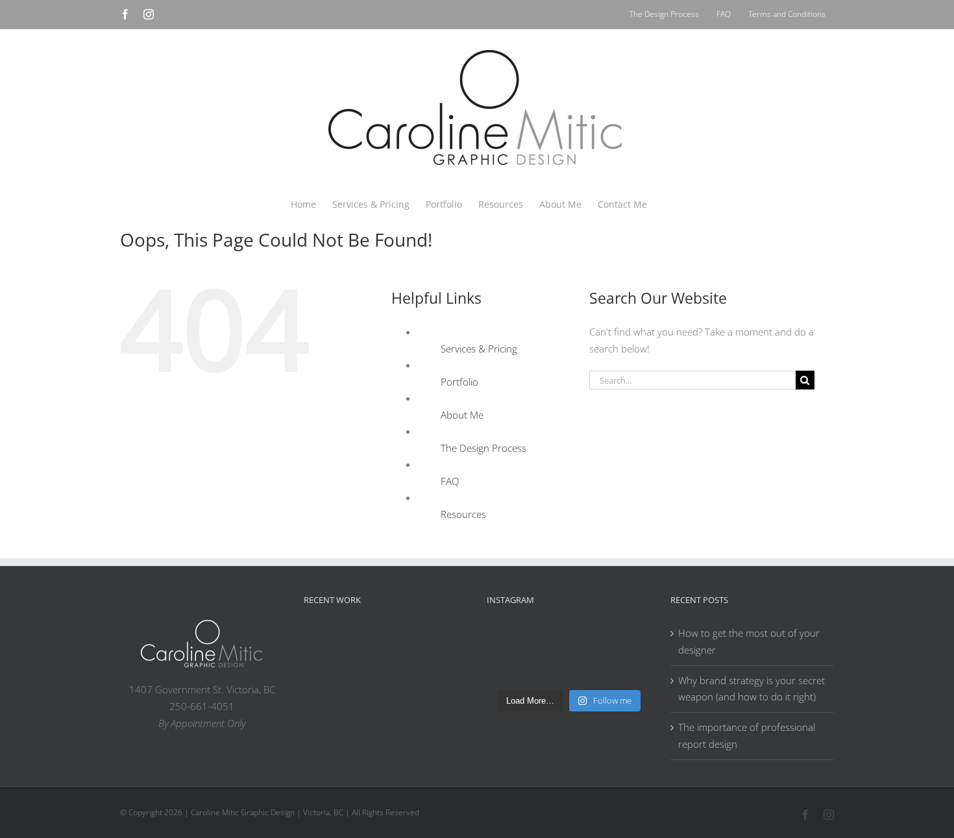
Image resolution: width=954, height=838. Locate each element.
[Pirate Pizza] (364, 673)
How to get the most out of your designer (749, 641)
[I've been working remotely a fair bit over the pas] (589, 644)
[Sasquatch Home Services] (447, 640)
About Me (462, 414)
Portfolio (459, 381)
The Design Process (483, 447)
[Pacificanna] (323, 673)
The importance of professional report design (746, 735)
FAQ (450, 480)
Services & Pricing (479, 348)
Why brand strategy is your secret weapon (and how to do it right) (751, 689)
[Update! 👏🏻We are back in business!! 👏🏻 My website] (589, 668)
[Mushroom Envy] (447, 670)
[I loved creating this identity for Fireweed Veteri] (547, 644)
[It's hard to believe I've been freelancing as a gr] (547, 668)
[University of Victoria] (364, 640)
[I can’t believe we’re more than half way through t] (630, 644)
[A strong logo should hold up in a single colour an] (506, 668)
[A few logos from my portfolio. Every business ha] (506, 644)
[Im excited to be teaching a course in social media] (630, 668)
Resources (463, 514)
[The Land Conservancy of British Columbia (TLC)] (406, 673)
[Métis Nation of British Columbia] (406, 640)
